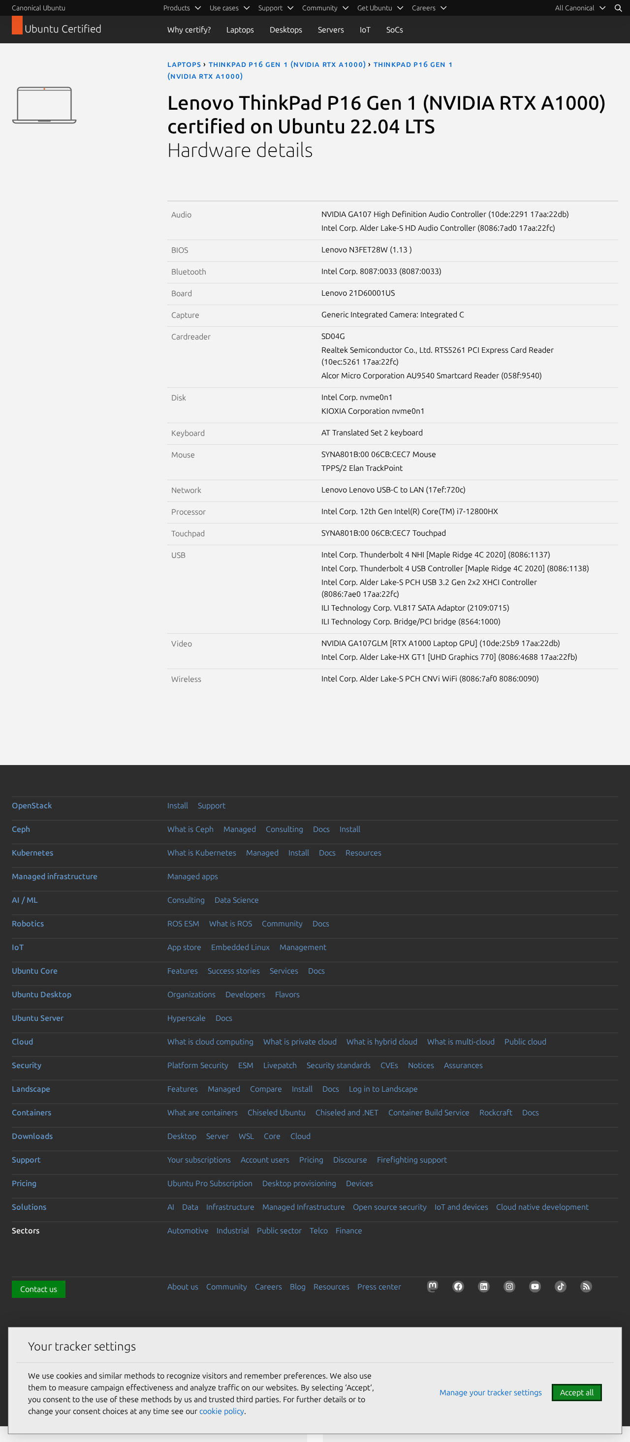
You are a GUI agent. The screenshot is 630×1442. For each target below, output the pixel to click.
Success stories (234, 970)
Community (282, 923)
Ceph (21, 829)
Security (26, 1065)
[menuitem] (580, 8)
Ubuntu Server (37, 1017)
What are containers (202, 1112)
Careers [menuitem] (424, 8)
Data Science (237, 899)
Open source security (390, 1206)
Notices (421, 1065)
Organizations (191, 994)
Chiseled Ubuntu (277, 1112)
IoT (365, 29)
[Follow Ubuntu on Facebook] (460, 1288)
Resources (363, 852)
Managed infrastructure (54, 876)
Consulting (284, 829)
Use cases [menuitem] (224, 8)
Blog (298, 1286)
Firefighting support (412, 1159)
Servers (331, 29)
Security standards (339, 1065)
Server (217, 1136)
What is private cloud (300, 1041)
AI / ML (25, 899)
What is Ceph (190, 829)
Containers (31, 1112)
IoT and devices (461, 1206)
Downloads (32, 1136)
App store (184, 947)
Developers (245, 994)
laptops (184, 64)
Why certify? (189, 29)
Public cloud (525, 1041)
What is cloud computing (210, 1041)
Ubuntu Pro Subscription (209, 1183)
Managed (239, 829)
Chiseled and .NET (346, 1112)
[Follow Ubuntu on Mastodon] (434, 1288)
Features (182, 970)
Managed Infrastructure (303, 1206)
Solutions (29, 1206)
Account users (265, 1159)
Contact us (38, 1289)
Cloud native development (542, 1206)
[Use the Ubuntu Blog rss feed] (588, 1288)
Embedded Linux (240, 947)
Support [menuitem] (270, 8)
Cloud (22, 1041)
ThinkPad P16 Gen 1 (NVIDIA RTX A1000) (287, 64)
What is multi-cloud (461, 1041)
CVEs (389, 1065)
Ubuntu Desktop (41, 994)
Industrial (233, 1230)
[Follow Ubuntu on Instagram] (511, 1288)
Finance (349, 1230)
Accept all (577, 1392)
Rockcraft (495, 1112)
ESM (245, 1065)
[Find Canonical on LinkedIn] (486, 1288)
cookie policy (221, 1411)
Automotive (188, 1230)
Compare (266, 1088)
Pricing (311, 1159)
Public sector (279, 1230)
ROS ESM (183, 923)
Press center (379, 1286)
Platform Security (197, 1065)
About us (182, 1286)
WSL (246, 1136)
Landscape (31, 1088)
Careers (268, 1286)
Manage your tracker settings (491, 1392)
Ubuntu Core (35, 970)
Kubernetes (32, 852)
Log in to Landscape (383, 1088)
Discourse (350, 1159)
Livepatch (280, 1065)
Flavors (287, 994)
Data (190, 1206)
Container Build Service (429, 1112)
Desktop (181, 1136)
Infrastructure (230, 1206)
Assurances (463, 1065)
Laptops (240, 29)
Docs (321, 829)
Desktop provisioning (299, 1183)
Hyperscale (186, 1017)
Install (177, 805)
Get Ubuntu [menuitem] (374, 8)
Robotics (28, 923)
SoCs (394, 29)
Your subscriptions (199, 1159)
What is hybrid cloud (381, 1041)
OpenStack (32, 805)
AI (170, 1206)
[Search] (618, 8)
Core (272, 1136)
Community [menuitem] (320, 8)
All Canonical (575, 8)
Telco (319, 1230)
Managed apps (192, 876)
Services (284, 970)
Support (211, 805)
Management (303, 947)
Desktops (286, 29)
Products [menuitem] (176, 8)
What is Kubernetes (201, 852)
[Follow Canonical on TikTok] (562, 1288)
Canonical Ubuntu (38, 8)
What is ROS (230, 923)
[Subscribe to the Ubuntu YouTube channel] (537, 1288)
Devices (359, 1183)
